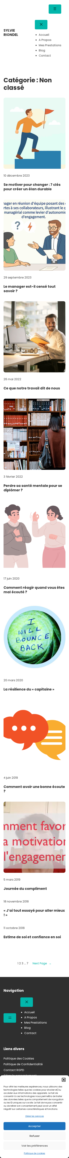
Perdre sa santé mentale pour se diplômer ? (33, 488)
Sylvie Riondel (11, 32)
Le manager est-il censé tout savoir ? (30, 288)
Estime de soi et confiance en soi (32, 937)
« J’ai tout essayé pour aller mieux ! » (34, 912)
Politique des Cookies (19, 1058)
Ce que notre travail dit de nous (32, 388)
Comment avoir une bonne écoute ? (34, 789)
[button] (63, 1080)
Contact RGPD (14, 1070)
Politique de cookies (34, 1153)
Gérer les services (34, 1116)
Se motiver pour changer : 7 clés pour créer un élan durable (32, 187)
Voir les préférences (34, 1146)
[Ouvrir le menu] (55, 9)
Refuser (35, 1136)
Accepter (34, 1126)
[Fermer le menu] (41, 24)
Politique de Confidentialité (23, 1064)
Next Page (42, 963)
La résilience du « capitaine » (29, 689)
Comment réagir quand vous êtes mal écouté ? (34, 589)
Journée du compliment (25, 888)
